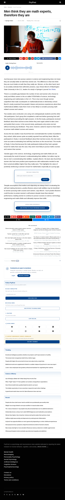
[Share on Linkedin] (35, 58)
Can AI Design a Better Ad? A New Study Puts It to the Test (20, 378)
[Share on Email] (21, 58)
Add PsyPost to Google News (32, 308)
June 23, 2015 (21, 20)
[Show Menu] (4, 2)
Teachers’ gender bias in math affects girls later (18, 234)
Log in (13, 275)
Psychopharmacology (11, 467)
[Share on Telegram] (38, 58)
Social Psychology (17, 7)
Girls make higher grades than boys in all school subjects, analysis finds (18, 238)
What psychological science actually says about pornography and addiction (26, 431)
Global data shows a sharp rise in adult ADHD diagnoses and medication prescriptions (28, 412)
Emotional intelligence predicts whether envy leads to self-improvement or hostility (28, 355)
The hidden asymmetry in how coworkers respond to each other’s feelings (25, 388)
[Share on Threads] (57, 58)
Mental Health (8, 452)
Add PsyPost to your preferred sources (32, 208)
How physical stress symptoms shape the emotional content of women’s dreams (27, 424)
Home (5, 7)
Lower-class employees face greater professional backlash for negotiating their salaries (29, 367)
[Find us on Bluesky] (23, 495)
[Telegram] (53, 331)
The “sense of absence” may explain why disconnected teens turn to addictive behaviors (29, 408)
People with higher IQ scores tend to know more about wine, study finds (24, 361)
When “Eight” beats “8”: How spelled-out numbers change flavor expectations (26, 381)
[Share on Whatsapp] (29, 58)
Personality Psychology (12, 457)
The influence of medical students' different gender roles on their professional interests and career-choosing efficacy (47, 237)
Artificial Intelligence (11, 462)
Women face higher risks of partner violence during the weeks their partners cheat (27, 415)
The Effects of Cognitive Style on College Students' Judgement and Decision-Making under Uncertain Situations (47, 229)
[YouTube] (39, 331)
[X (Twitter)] (25, 327)
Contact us (7, 472)
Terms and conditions (11, 480)
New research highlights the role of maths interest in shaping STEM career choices (18, 249)
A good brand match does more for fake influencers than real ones (23, 391)
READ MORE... (43, 447)
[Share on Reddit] (26, 58)
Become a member (24, 275)
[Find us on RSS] (15, 495)
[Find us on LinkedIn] (9, 495)
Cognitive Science (10, 464)
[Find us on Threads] (20, 495)
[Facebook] (12, 327)
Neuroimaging (9, 454)
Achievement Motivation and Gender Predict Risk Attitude (46, 254)
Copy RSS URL (32, 318)
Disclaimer (7, 475)
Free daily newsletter (32, 172)
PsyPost (32, 2)
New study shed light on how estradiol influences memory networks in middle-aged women (30, 428)
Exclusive (10, 7)
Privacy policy (9, 477)
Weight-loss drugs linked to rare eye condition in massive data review (24, 405)
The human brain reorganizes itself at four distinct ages (20, 358)
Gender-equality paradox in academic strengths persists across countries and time (18, 244)
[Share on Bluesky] (59, 58)
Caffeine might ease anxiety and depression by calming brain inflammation (25, 418)
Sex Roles (52, 89)
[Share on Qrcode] (23, 58)
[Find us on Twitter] (7, 495)
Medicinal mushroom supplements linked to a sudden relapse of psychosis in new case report (30, 364)
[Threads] (12, 331)
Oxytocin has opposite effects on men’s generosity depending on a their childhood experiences (31, 421)
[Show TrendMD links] (60, 260)
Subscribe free (32, 298)
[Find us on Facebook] (4, 495)
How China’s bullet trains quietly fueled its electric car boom (21, 385)
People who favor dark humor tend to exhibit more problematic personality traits (27, 402)
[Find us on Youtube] (17, 495)
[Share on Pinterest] (32, 58)
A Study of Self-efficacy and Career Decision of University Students (47, 249)
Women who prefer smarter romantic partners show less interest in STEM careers (18, 229)
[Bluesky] (39, 327)
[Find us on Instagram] (12, 495)
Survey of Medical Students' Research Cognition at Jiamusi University (47, 243)
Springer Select (9, 20)
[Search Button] (60, 2)
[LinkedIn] (53, 327)
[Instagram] (25, 331)
